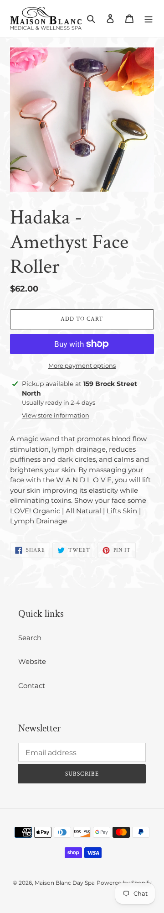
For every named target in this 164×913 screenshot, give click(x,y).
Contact (31, 685)
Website (32, 661)
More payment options (82, 365)
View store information (55, 415)
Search (29, 637)
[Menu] (148, 18)
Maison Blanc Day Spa (65, 882)
